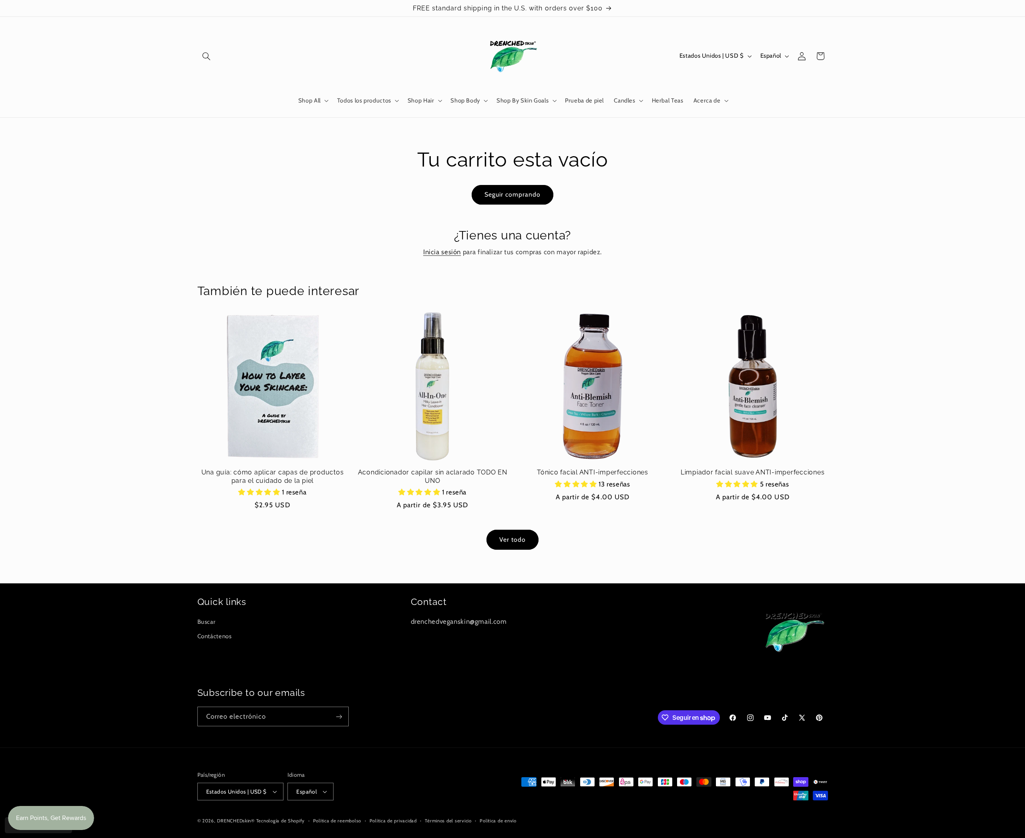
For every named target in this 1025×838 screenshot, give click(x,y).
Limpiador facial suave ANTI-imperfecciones (753, 472)
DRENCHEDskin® (236, 821)
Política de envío (498, 821)
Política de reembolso (337, 821)
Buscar (206, 621)
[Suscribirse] (339, 716)
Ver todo (512, 539)
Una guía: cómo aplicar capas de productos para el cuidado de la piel (272, 476)
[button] (206, 56)
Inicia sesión (442, 252)
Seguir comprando (512, 194)
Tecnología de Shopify (280, 821)
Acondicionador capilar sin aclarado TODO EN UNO (432, 476)
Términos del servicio (448, 821)
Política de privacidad (393, 821)
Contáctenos (214, 636)
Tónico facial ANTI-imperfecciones (592, 472)
